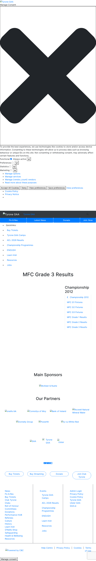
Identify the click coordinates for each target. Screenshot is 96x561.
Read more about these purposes (20, 182)
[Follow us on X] (48, 463)
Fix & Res (13, 220)
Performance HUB (13, 515)
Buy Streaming (37, 474)
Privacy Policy (76, 494)
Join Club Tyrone (81, 475)
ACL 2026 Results (15, 240)
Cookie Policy (11, 191)
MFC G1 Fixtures (74, 302)
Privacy (63, 548)
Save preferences (56, 188)
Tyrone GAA (29, 214)
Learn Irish (12, 255)
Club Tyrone (10, 500)
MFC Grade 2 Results (77, 322)
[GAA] (33, 441)
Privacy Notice (12, 194)
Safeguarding (11, 533)
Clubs (7, 503)
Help (47, 548)
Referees (9, 518)
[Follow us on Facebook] (46, 463)
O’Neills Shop (11, 530)
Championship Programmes (20, 245)
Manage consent (9, 559)
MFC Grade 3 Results (77, 327)
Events (43, 491)
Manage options (12, 173)
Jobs (9, 265)
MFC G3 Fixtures (75, 312)
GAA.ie (73, 506)
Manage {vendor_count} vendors (20, 179)
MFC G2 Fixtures (75, 307)
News (40, 220)
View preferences (37, 188)
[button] (48, 75)
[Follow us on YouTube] (51, 463)
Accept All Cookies (10, 188)
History (8, 524)
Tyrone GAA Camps (16, 235)
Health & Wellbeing (14, 535)
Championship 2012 (79, 297)
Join (88, 220)
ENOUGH (11, 250)
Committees (10, 509)
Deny (24, 188)
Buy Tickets (12, 230)
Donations (9, 512)
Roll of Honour (12, 506)
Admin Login (76, 491)
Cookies (78, 548)
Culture (8, 521)
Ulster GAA (75, 503)
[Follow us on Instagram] (50, 463)
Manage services (13, 176)
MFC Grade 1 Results (77, 317)
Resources (12, 260)
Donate (66, 220)
